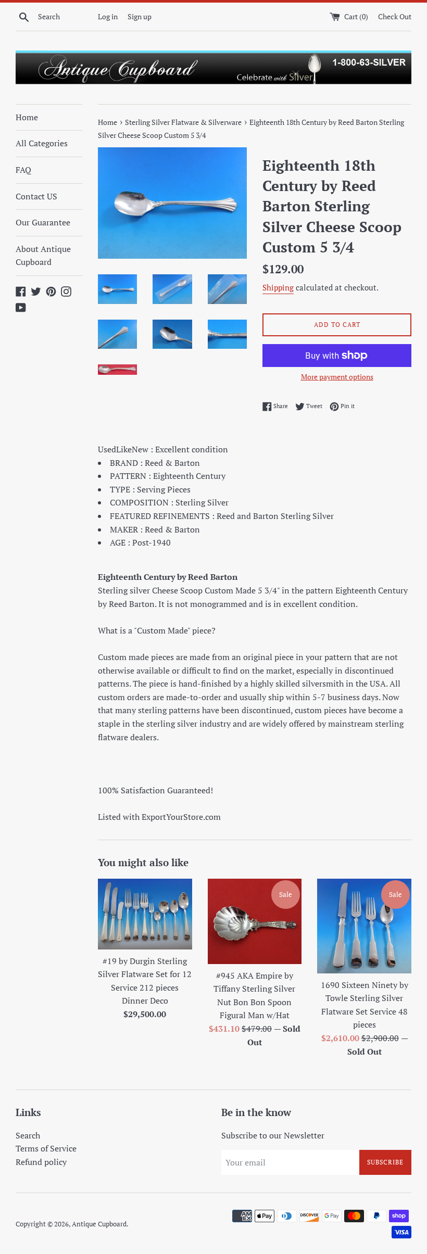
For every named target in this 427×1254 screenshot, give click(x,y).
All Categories (42, 143)
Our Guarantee (43, 222)
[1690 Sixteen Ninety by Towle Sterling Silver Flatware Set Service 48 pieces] (364, 926)
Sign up (140, 16)
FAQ (23, 169)
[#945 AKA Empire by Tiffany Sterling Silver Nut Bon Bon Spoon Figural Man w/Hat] (255, 921)
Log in (108, 16)
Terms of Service (46, 1148)
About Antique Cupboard (43, 255)
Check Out (394, 16)
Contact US (36, 196)
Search (28, 1135)
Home (27, 117)
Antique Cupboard (99, 1224)
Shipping (278, 287)
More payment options (337, 377)
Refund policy (41, 1162)
